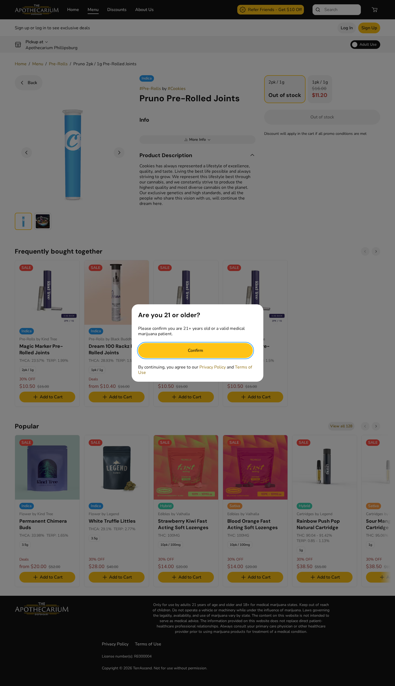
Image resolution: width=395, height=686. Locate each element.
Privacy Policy (212, 367)
